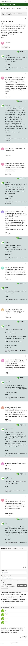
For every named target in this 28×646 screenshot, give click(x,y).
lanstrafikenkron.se (6, 1)
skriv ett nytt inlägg (17, 548)
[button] (23, 567)
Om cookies (23, 638)
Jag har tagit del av (8, 586)
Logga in (24, 636)
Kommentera (22, 585)
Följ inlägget (5, 47)
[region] (14, 33)
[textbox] (14, 558)
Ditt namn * (4, 570)
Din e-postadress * (6, 576)
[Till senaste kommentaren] (26, 8)
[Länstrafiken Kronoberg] (2, 8)
